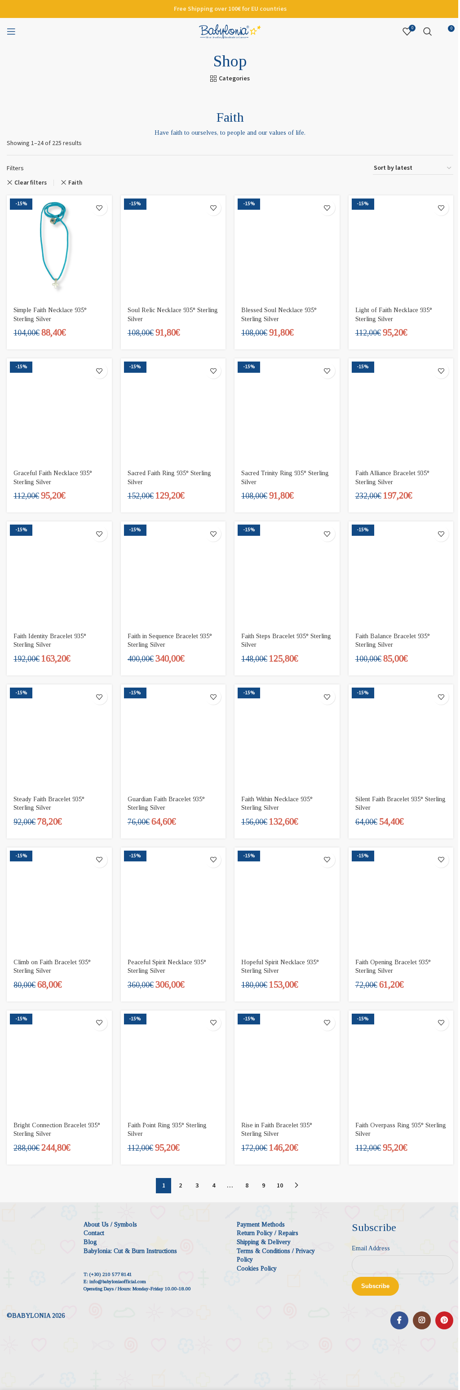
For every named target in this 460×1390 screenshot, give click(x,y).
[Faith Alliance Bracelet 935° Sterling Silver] (401, 410)
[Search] (428, 31)
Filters (15, 168)
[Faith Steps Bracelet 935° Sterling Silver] (287, 574)
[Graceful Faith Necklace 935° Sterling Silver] (59, 410)
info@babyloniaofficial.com (117, 1281)
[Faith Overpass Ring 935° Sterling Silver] (401, 1063)
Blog (90, 1242)
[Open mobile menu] (11, 31)
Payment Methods (261, 1224)
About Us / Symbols (110, 1224)
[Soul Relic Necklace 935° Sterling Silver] (173, 247)
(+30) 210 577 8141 (110, 1274)
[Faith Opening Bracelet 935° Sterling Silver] (401, 900)
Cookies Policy (257, 1268)
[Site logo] (230, 30)
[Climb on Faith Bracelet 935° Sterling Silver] (59, 900)
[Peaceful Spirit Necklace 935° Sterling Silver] (173, 900)
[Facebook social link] (399, 1320)
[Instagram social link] (422, 1320)
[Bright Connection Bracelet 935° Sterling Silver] (59, 1063)
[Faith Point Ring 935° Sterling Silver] (173, 1063)
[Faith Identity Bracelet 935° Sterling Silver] (59, 574)
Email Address (371, 1248)
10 (280, 1185)
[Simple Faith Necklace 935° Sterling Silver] (59, 247)
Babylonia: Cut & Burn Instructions (130, 1251)
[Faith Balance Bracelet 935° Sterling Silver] (401, 574)
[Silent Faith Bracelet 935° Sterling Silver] (401, 737)
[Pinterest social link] (444, 1320)
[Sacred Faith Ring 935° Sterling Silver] (173, 410)
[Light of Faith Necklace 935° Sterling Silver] (401, 247)
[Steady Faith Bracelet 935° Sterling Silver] (59, 737)
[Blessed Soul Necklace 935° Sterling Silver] (287, 247)
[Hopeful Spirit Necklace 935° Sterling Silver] (287, 900)
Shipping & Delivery (264, 1242)
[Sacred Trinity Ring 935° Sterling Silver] (287, 410)
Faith (75, 182)
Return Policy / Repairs (267, 1233)
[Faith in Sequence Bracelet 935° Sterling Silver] (173, 574)
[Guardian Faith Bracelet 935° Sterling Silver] (173, 737)
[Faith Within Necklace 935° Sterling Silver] (287, 737)
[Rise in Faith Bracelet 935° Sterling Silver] (287, 1063)
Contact (94, 1233)
